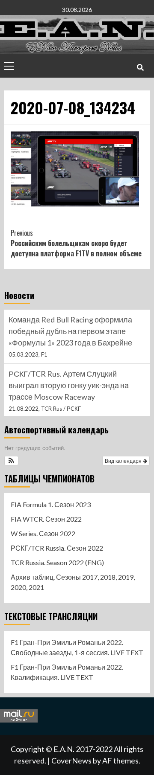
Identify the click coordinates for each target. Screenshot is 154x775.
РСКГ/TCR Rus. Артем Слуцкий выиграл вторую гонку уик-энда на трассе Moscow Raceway (69, 385)
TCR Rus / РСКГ (61, 408)
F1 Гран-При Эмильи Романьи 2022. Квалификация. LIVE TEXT (67, 672)
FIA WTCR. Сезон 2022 (46, 519)
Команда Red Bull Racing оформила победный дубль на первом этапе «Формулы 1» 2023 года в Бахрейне (70, 331)
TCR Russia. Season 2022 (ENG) (57, 562)
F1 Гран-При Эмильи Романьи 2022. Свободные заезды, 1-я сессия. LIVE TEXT (77, 647)
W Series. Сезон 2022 (43, 533)
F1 (44, 354)
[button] (11, 460)
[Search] (140, 67)
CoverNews (71, 760)
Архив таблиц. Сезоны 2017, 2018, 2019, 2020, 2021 (73, 582)
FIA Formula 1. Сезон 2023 (51, 504)
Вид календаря (124, 460)
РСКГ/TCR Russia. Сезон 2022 (57, 548)
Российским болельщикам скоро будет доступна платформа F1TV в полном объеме (76, 243)
